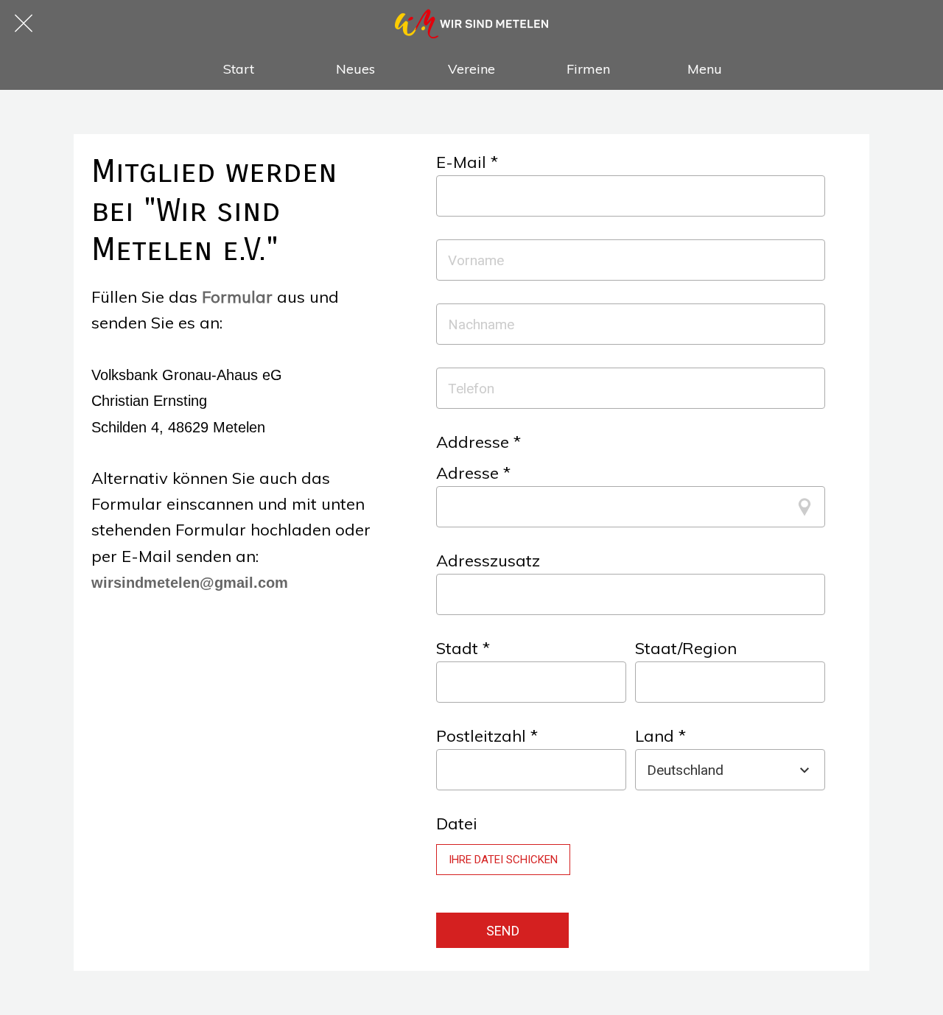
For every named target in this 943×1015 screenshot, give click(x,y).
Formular (237, 297)
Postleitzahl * (487, 736)
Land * (660, 736)
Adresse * (473, 473)
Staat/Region (686, 648)
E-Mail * (467, 162)
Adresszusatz (488, 560)
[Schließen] (23, 23)
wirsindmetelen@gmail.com (189, 583)
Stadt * (463, 648)
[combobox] (717, 770)
